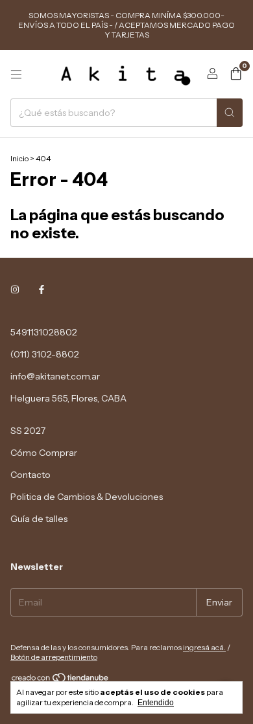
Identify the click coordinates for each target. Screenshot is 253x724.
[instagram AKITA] (14, 289)
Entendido (156, 702)
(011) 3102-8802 (44, 354)
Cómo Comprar (43, 452)
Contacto (30, 475)
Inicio (19, 158)
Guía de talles (38, 519)
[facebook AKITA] (41, 289)
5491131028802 (43, 332)
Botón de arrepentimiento (53, 657)
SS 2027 (27, 430)
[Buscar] (230, 112)
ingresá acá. (204, 647)
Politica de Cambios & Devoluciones (86, 497)
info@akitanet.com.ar (55, 376)
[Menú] (16, 74)
